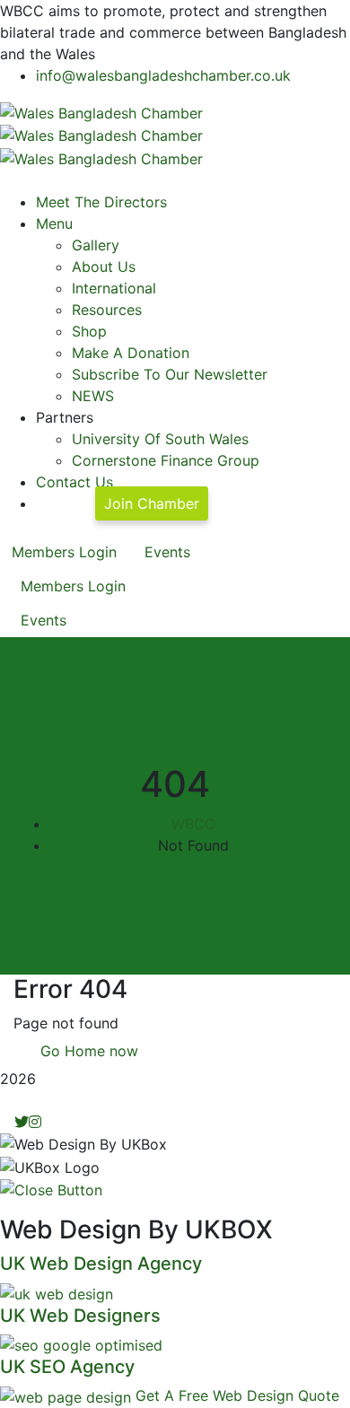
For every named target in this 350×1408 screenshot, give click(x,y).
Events (167, 552)
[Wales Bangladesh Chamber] (101, 111)
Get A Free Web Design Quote (237, 1395)
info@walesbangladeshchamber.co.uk (163, 75)
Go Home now (87, 1051)
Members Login (64, 552)
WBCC (193, 824)
